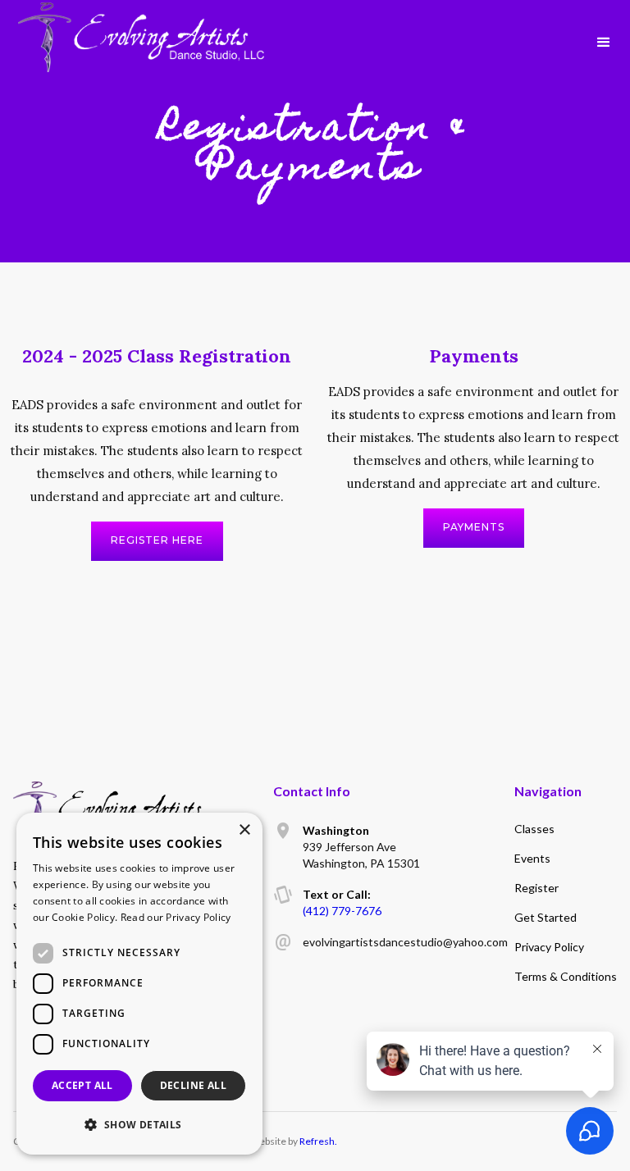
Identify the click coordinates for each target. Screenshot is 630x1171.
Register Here (157, 540)
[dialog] (139, 984)
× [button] (244, 830)
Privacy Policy (549, 947)
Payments (473, 527)
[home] (141, 26)
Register (536, 888)
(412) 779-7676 (342, 911)
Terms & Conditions (565, 976)
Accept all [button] (82, 1085)
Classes (534, 829)
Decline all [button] (193, 1085)
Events (532, 858)
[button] (604, 41)
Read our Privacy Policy (176, 917)
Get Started (545, 917)
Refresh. (318, 1141)
